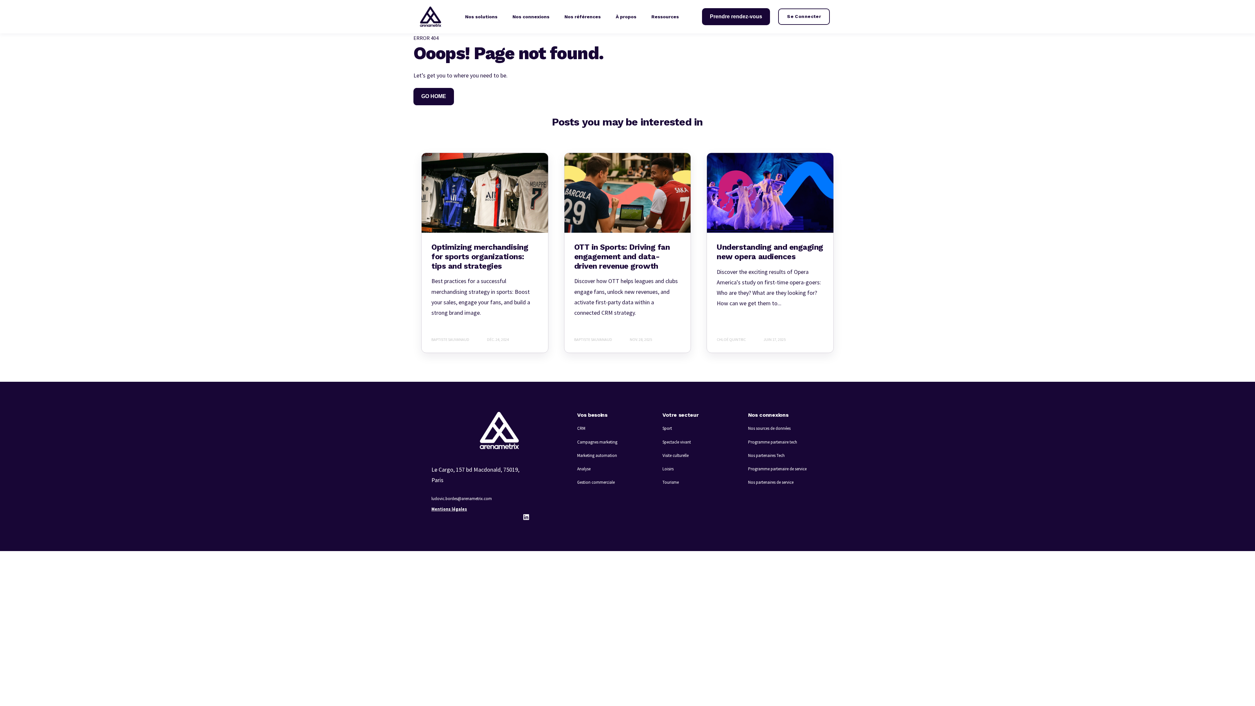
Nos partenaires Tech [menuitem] (766, 455)
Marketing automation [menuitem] (597, 455)
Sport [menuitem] (667, 428)
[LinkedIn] (526, 517)
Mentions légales (449, 509)
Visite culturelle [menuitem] (675, 455)
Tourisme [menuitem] (670, 482)
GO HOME (433, 96)
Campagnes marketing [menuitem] (597, 442)
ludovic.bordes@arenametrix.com (461, 498)
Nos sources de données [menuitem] (769, 428)
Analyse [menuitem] (584, 469)
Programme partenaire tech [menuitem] (772, 442)
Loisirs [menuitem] (668, 469)
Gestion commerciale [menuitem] (596, 482)
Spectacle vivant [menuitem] (676, 442)
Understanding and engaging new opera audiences (770, 252)
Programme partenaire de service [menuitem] (777, 469)
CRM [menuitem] (581, 428)
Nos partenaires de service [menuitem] (771, 482)
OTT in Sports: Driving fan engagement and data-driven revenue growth (622, 257)
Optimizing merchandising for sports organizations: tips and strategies (479, 257)
